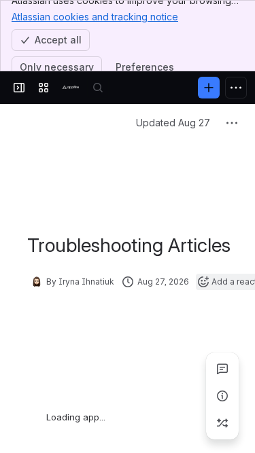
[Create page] (222, 423)
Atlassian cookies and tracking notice (95, 16)
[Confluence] (71, 87)
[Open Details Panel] (222, 396)
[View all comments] (222, 369)
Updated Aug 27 (173, 122)
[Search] (98, 87)
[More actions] (232, 123)
